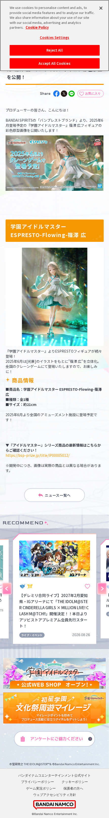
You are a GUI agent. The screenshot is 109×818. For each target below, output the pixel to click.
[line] (71, 93)
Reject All (54, 50)
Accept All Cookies (54, 63)
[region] (54, 35)
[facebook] (56, 93)
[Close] (100, 8)
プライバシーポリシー (37, 782)
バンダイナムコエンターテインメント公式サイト (54, 775)
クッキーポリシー (75, 782)
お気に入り (93, 93)
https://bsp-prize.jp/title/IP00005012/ (37, 455)
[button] (7, 588)
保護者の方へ (73, 788)
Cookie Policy (37, 27)
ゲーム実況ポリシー (41, 788)
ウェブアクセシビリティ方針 (54, 795)
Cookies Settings (54, 37)
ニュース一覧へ (58, 495)
